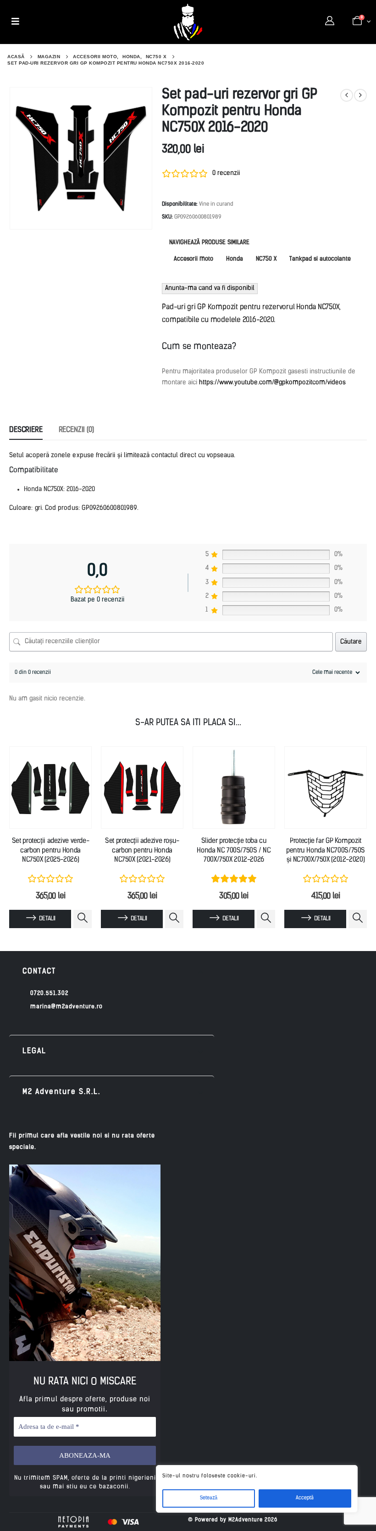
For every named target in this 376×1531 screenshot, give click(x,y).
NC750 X (266, 259)
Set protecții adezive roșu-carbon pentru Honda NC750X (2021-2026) (142, 851)
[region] (257, 1489)
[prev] (346, 95)
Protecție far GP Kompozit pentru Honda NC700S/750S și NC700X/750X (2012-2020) (325, 851)
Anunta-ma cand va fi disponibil (209, 288)
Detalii (47, 919)
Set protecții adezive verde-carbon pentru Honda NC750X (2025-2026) (50, 851)
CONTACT (39, 971)
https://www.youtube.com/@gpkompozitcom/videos (272, 382)
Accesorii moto (193, 259)
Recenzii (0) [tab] (76, 430)
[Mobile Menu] (15, 22)
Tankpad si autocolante (320, 259)
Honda (234, 259)
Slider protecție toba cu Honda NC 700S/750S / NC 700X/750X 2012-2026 (234, 851)
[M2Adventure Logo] (188, 22)
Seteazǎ (208, 1498)
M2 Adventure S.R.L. (61, 1092)
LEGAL (34, 1051)
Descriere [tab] (26, 430)
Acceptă (305, 1498)
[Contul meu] (329, 21)
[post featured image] (50, 787)
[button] (111, 972)
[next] (360, 95)
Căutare (351, 642)
